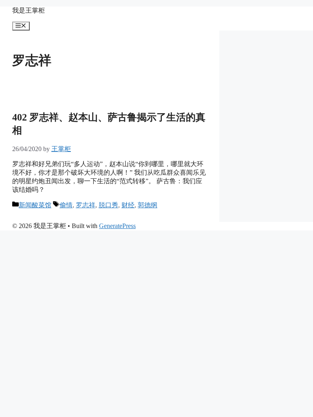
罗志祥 (85, 205)
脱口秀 (108, 205)
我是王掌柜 (28, 10)
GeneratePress (117, 225)
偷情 (66, 205)
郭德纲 (147, 205)
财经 (127, 205)
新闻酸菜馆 (35, 205)
